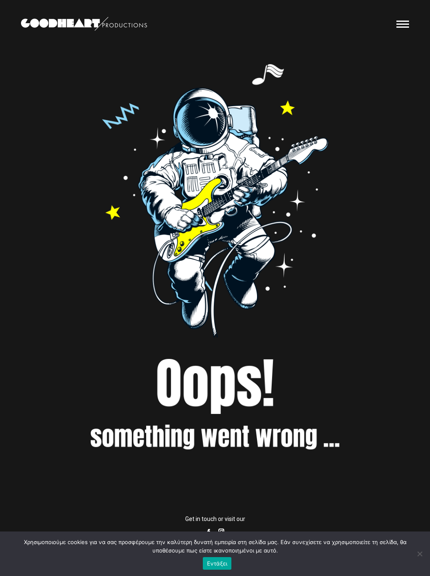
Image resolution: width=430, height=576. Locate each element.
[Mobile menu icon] (402, 24)
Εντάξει (217, 563)
